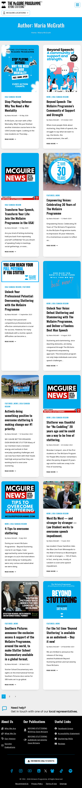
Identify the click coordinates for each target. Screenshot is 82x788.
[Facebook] (11, 771)
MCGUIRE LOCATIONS (16, 13)
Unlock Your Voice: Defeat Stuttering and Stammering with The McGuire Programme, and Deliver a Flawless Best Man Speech (60, 319)
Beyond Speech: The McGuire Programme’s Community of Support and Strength (61, 108)
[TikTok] (61, 771)
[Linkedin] (38, 771)
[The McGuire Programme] (22, 5)
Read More (10, 139)
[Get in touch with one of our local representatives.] (46, 709)
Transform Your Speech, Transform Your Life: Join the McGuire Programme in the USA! (19, 216)
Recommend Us (21, 784)
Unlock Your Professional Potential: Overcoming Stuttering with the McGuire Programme (19, 300)
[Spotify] (70, 771)
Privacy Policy (37, 784)
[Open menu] (77, 4)
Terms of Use (51, 784)
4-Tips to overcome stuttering (17, 530)
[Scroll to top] (4, 782)
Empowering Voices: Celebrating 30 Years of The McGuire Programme (61, 206)
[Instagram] (20, 771)
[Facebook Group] (52, 771)
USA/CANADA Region (13, 97)
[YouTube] (29, 771)
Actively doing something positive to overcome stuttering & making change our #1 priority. (19, 420)
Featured (50, 195)
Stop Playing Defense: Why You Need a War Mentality (18, 106)
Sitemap (63, 784)
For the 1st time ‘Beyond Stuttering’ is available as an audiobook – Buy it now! (62, 635)
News (49, 97)
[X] (45, 771)
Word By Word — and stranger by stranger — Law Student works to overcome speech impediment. (62, 527)
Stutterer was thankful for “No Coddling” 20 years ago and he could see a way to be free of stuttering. (61, 431)
